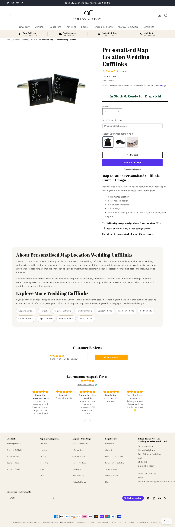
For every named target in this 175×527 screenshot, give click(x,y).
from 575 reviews (86, 384)
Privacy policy (129, 522)
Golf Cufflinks (146, 311)
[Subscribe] (53, 498)
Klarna (108, 482)
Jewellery (43, 450)
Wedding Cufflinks (26, 311)
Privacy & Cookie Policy (114, 463)
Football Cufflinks (126, 311)
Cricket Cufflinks (25, 318)
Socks (42, 476)
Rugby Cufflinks (46, 318)
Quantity (105, 106)
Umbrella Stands (79, 482)
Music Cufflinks (86, 318)
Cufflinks (44, 311)
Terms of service (142, 522)
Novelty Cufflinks (84, 311)
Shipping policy (156, 522)
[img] (87, 381)
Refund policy (116, 522)
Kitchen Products (79, 463)
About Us (109, 450)
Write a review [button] (111, 357)
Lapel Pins (44, 463)
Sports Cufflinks (105, 311)
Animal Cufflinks (66, 318)
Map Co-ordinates (112, 120)
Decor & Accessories (80, 444)
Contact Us (109, 444)
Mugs (42, 469)
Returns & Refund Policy (115, 456)
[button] (10, 15)
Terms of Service (112, 469)
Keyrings (43, 456)
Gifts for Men (77, 450)
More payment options (132, 169)
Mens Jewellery (78, 476)
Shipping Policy (111, 476)
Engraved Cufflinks (62, 311)
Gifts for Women (78, 456)
